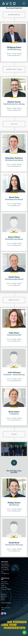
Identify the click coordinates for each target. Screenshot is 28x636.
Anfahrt (3, 599)
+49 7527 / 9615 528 (16, 549)
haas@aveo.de (16, 285)
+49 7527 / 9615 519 (16, 203)
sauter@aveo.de (16, 511)
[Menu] (23, 3)
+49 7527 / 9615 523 (16, 164)
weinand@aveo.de (16, 380)
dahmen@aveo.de (16, 166)
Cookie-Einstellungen (6, 602)
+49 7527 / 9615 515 (16, 339)
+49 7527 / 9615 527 (16, 283)
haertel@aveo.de (16, 245)
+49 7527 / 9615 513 (16, 379)
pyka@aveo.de (16, 205)
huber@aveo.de (16, 55)
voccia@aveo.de (16, 110)
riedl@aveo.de (16, 551)
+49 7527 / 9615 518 (16, 243)
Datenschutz (4, 596)
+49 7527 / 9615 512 (16, 509)
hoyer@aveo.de (16, 341)
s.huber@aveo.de (16, 420)
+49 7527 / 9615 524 (16, 418)
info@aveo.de (5, 573)
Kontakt (3, 598)
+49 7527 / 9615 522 (16, 53)
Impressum (3, 594)
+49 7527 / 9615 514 (16, 108)
